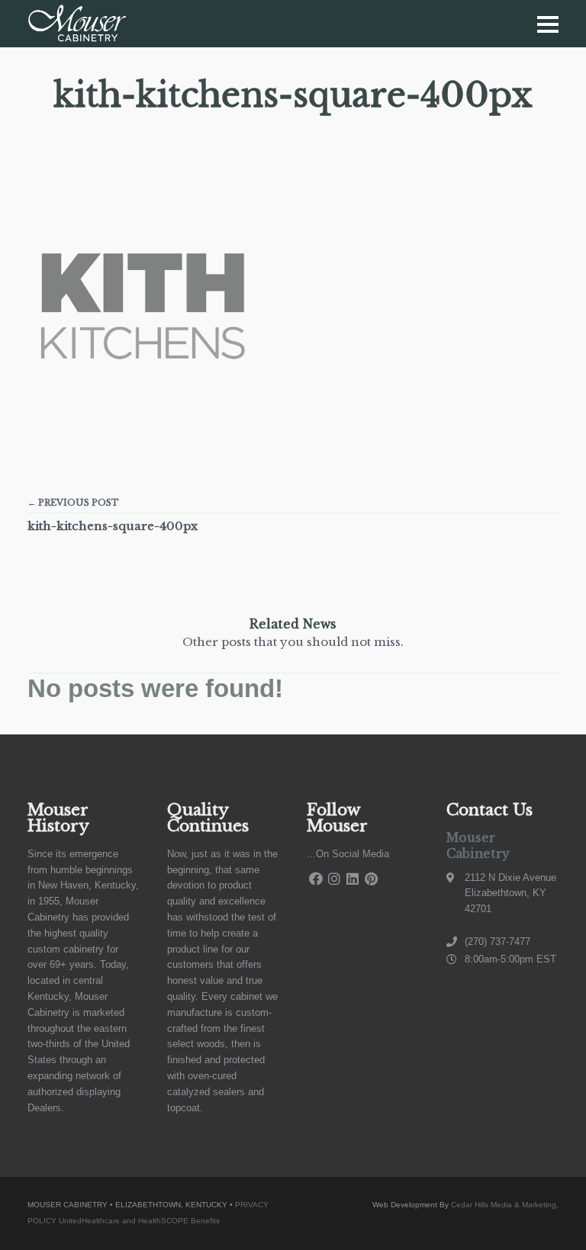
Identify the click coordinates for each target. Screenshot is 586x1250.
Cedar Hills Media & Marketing (503, 1204)
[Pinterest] (371, 879)
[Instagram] (334, 879)
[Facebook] (316, 879)
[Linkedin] (352, 879)
